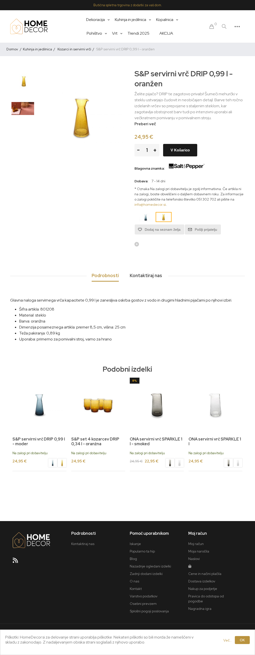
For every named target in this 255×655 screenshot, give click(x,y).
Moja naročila (198, 551)
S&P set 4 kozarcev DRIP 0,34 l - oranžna (95, 441)
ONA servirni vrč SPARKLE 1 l (215, 441)
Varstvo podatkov (143, 596)
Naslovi (194, 558)
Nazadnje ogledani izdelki (150, 566)
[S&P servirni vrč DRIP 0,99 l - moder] (39, 405)
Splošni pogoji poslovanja (149, 611)
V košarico (180, 150)
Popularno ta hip (142, 551)
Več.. (227, 640)
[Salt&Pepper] (186, 168)
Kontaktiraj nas (82, 544)
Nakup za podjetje (202, 588)
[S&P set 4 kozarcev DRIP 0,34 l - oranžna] (98, 405)
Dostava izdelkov (201, 581)
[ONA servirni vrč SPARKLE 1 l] (179, 463)
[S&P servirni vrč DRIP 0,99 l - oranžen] (23, 81)
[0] (211, 26)
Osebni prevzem (143, 603)
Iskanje (135, 544)
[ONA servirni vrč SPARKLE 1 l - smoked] (170, 463)
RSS (17, 562)
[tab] (105, 276)
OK (242, 640)
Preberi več (145, 123)
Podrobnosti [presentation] (105, 275)
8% (134, 381)
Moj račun (196, 544)
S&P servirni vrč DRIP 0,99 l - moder (38, 441)
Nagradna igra (199, 608)
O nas (134, 581)
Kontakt (136, 588)
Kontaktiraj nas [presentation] (146, 275)
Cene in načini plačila (204, 573)
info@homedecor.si (150, 204)
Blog (133, 558)
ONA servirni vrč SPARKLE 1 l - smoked (156, 441)
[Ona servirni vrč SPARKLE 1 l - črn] (157, 405)
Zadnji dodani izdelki (146, 573)
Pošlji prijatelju (206, 229)
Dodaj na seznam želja (163, 229)
